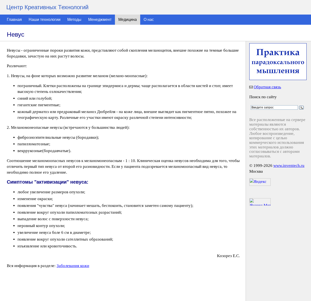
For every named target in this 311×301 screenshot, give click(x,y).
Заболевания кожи (73, 265)
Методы (74, 19)
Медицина (127, 19)
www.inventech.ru (288, 165)
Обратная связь (267, 87)
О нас (149, 19)
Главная (14, 19)
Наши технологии (44, 19)
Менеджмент (100, 19)
